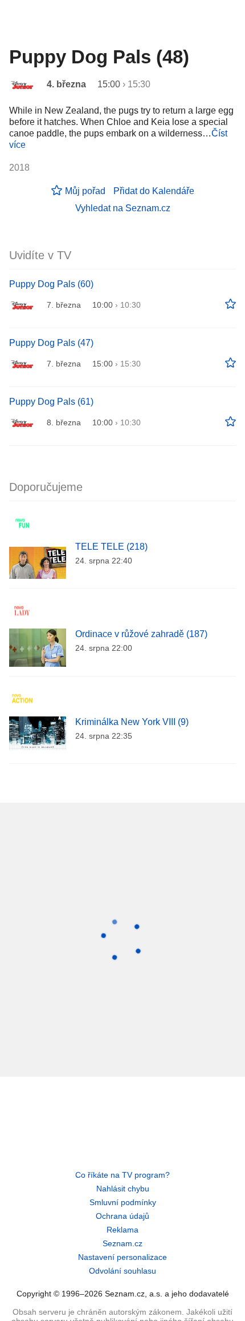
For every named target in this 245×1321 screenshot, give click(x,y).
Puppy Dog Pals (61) (51, 401)
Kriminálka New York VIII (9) (132, 722)
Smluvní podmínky (122, 1202)
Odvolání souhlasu (122, 1270)
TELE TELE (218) (111, 546)
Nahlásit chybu (122, 1188)
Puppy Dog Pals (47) (51, 343)
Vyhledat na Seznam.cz (122, 208)
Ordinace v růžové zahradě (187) (141, 634)
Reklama (122, 1229)
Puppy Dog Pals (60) (51, 284)
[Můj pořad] (230, 304)
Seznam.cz (122, 1243)
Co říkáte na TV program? (122, 1174)
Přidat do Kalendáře (153, 191)
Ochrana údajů (122, 1216)
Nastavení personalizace (122, 1257)
